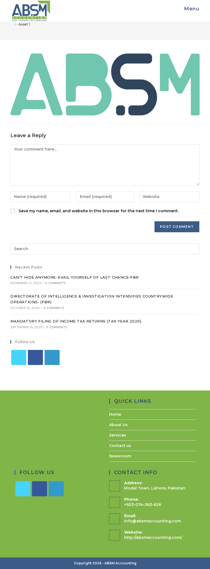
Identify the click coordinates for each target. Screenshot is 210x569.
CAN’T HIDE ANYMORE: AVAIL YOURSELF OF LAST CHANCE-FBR (74, 277)
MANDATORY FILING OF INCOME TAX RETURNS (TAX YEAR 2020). (76, 321)
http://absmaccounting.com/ (153, 537)
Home (115, 414)
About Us (118, 424)
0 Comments (55, 283)
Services (117, 435)
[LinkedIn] (52, 357)
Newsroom (120, 456)
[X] (18, 357)
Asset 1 (24, 24)
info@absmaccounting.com (152, 521)
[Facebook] (35, 357)
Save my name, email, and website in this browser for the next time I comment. (99, 210)
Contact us (120, 445)
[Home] (11, 24)
